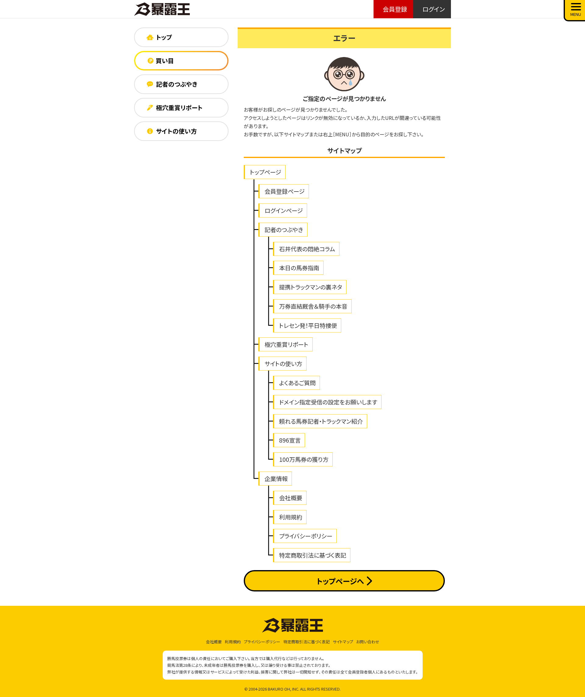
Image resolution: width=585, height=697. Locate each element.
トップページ (265, 172)
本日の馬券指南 (299, 268)
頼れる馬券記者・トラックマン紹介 (321, 421)
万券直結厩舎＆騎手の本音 (313, 306)
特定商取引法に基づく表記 (312, 555)
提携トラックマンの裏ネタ (310, 287)
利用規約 (290, 517)
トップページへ (340, 581)
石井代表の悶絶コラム (307, 249)
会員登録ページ (284, 191)
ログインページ (283, 210)
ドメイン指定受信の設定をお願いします (328, 402)
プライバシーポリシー (305, 536)
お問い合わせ (367, 642)
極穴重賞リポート (286, 344)
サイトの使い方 (283, 363)
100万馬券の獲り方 (303, 459)
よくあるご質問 (297, 383)
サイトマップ (343, 642)
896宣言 (290, 440)
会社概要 (290, 498)
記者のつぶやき (283, 229)
